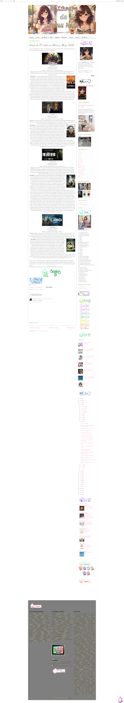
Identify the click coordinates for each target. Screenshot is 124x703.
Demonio (58, 620)
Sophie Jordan (87, 683)
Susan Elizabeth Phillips (88, 686)
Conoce (37, 37)
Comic (53, 618)
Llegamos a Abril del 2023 (85, 462)
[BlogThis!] (47, 287)
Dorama (79, 158)
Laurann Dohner (83, 653)
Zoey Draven (76, 694)
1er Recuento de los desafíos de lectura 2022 (89, 356)
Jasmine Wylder (88, 637)
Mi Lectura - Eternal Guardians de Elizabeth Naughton (87, 426)
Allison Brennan (86, 613)
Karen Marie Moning (78, 644)
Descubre (80, 151)
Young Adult (56, 640)
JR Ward (92, 635)
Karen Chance (90, 643)
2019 (81, 477)
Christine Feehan (80, 625)
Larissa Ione (81, 651)
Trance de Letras (83, 521)
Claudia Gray (76, 626)
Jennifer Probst (76, 640)
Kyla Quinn (83, 650)
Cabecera (33, 615)
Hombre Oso (68, 625)
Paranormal (61, 631)
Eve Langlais (76, 630)
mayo (82, 419)
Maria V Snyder (84, 661)
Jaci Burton (79, 636)
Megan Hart (78, 664)
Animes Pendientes (81, 169)
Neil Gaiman (88, 665)
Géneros (77, 37)
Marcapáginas (34, 627)
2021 (81, 473)
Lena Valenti (85, 654)
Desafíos (57, 37)
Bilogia (68, 615)
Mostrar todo (93, 558)
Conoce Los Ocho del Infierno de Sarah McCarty (89, 370)
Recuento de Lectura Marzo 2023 (87, 457)
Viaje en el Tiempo (68, 639)
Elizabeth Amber (90, 627)
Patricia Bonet (84, 671)
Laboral (70, 627)
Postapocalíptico (55, 632)
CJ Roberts (88, 619)
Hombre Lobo (60, 625)
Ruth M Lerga (78, 678)
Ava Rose (92, 616)
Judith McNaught (82, 641)
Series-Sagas (57, 636)
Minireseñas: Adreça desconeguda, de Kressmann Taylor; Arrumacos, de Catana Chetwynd (88, 516)
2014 (81, 486)
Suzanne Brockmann (86, 687)
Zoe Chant (90, 693)
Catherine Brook (91, 622)
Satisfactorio (37, 639)
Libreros (31, 626)
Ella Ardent (85, 629)
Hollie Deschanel (82, 633)
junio (82, 417)
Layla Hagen (90, 653)
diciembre (83, 406)
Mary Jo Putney (85, 663)
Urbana (53, 639)
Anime (79, 157)
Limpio (54, 628)
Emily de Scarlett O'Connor (86, 432)
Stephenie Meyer (91, 685)
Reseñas (31, 37)
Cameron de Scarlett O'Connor (86, 434)
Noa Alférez (88, 667)
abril (82, 421)
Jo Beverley (83, 640)
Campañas (40, 615)
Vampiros (59, 639)
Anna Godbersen (92, 615)
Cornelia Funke (83, 626)
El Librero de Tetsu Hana (84, 505)
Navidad (53, 629)
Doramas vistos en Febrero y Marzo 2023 (87, 443)
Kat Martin (86, 644)
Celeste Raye (84, 623)
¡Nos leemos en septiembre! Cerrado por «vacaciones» (88, 546)
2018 (81, 479)
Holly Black (89, 633)
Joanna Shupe (88, 640)
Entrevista (32, 623)
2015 (81, 484)
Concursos (31, 616)
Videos (30, 642)
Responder (35, 302)
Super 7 (79, 155)
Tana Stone (87, 689)
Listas (36, 626)
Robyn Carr (84, 676)
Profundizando (81, 172)
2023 (81, 404)
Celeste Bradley (77, 623)
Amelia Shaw (93, 613)
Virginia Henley (84, 693)
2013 (81, 488)
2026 (81, 398)
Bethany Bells (81, 618)
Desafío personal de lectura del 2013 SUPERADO (89, 363)
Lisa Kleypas (79, 656)
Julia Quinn (77, 643)
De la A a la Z (47, 616)
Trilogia (67, 638)
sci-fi (60, 640)
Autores (71, 37)
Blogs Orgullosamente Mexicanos (88, 343)
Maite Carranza (90, 660)
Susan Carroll (78, 686)
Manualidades (80, 178)
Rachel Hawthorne (77, 673)
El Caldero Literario (83, 528)
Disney (35, 619)
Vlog (34, 642)
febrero (82, 466)
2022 (81, 471)
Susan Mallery (77, 687)
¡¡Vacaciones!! (86, 537)
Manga (79, 164)
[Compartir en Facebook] (50, 287)
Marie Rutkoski (91, 661)
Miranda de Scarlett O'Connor (86, 436)
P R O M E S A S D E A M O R (85, 536)
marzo (82, 465)
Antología (69, 614)
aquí (84, 68)
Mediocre (40, 627)
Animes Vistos (81, 171)
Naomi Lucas (81, 665)
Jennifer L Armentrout (89, 639)
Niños (63, 629)
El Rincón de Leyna (83, 551)
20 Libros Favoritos (81, 202)
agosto (82, 413)
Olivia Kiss (86, 669)
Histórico (54, 624)
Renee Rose (83, 675)
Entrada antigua (71, 328)
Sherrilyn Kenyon (85, 682)
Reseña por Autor (81, 167)
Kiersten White (88, 647)
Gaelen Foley (91, 630)
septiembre (83, 412)
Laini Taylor (89, 650)
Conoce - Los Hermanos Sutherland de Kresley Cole (87, 453)
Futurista (59, 622)
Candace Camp (81, 620)
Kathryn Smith (79, 646)
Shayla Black (76, 682)
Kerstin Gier (81, 647)
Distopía (69, 620)
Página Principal (53, 328)
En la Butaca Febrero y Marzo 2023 (87, 438)
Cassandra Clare (83, 622)
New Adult (59, 629)
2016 (81, 482)
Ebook (53, 621)
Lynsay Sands (86, 659)
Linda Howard (92, 654)
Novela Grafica (32, 632)
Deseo (30, 619)
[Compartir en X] (49, 287)
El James (83, 627)
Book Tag (80, 176)
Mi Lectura (64, 37)
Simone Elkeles (81, 683)
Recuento (37, 289)
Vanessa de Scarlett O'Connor (86, 430)
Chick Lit (63, 617)
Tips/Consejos (39, 640)
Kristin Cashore (77, 650)
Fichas (48, 623)
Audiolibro (54, 615)
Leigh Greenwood (77, 654)
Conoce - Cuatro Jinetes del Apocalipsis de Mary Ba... (86, 450)
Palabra (46, 632)
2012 (81, 490)
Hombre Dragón (63, 624)
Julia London (90, 641)
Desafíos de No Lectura (82, 288)
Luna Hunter (81, 657)
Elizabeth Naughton (77, 629)
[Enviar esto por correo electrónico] (46, 287)
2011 (81, 492)
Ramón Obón (90, 673)
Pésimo (44, 635)
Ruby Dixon (92, 676)
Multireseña (38, 631)
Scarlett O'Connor (82, 680)
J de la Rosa (80, 634)
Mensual (33, 289)
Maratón (48, 626)
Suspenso (54, 638)
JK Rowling (86, 634)
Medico (63, 628)
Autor (37, 614)
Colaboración (46, 615)
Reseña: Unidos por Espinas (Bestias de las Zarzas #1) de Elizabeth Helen (88, 524)
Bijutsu (43, 613)
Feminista (53, 622)
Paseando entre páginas (37, 298)
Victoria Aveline (89, 692)
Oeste (54, 631)
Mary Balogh (76, 663)
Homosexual (53, 627)
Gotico (64, 622)
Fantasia (67, 621)
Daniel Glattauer (90, 626)
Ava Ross (76, 618)
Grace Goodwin (87, 632)
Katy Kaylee (88, 646)
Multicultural (69, 628)
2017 (81, 480)
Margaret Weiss (77, 661)
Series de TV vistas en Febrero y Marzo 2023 (86, 440)
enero (82, 468)
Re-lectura (68, 632)
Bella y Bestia (61, 615)
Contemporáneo (60, 618)
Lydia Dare (80, 658)
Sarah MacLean (77, 679)
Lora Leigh (87, 656)
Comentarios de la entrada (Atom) (40, 330)
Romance (59, 634)
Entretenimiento (47, 621)
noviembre (83, 408)
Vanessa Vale (81, 692)
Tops (46, 640)
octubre (82, 410)
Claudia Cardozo (90, 625)
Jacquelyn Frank (87, 636)
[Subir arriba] (120, 699)
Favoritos (80, 153)
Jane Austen (82, 637)
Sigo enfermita (86, 383)
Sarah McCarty (86, 679)
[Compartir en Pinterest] (51, 287)
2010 (81, 494)
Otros (39, 632)
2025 (81, 400)
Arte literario (82, 543)
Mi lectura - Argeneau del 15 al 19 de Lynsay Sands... (87, 460)
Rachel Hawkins (90, 672)
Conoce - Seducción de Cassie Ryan (87, 455)
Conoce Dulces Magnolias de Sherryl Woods (89, 350)
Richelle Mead (77, 676)
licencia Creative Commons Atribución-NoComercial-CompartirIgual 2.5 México (61, 663)
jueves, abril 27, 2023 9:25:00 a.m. (48, 298)
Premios (30, 635)
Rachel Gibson (82, 672)
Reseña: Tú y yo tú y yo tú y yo (88, 553)
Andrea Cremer (78, 615)
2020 (81, 475)
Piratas (69, 631)
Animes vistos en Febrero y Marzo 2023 (87, 446)
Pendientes (84, 37)
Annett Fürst (85, 616)
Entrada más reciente (35, 328)
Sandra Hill (91, 678)
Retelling (53, 634)
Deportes (63, 620)
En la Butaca (80, 162)
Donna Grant (76, 627)
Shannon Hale (90, 680)
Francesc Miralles (83, 630)
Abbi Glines (76, 613)
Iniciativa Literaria (44, 624)
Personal (39, 634)
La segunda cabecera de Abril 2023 (87, 428)
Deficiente (33, 618)
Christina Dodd (92, 623)
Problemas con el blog (85, 423)
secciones (83, 72)
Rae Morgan (85, 673)
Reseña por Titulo (81, 165)
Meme (46, 627)
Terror (61, 638)
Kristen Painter (90, 649)
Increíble (35, 625)
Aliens (62, 614)
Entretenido (39, 621)
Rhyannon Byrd (90, 675)
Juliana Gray (84, 643)
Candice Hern (90, 620)
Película (31, 634)
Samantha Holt (85, 678)
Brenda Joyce (88, 618)
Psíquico (62, 632)
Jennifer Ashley (81, 639)
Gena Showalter (78, 632)
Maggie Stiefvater (82, 660)
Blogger (69, 698)
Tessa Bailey (87, 690)
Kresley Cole (82, 649)
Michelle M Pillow (86, 664)
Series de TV (80, 160)
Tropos (51, 37)
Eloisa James (91, 629)
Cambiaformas (55, 617)
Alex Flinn (80, 613)
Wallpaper (38, 642)
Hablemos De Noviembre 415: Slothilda (87, 531)
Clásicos (69, 617)
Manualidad (42, 626)
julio (82, 415)
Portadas (46, 634)
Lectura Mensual (81, 174)
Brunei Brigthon (82, 619)
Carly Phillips (76, 622)
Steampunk (68, 636)
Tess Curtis (81, 690)
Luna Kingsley (87, 657)
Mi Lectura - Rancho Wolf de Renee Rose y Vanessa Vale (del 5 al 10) (88, 508)
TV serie (41, 289)
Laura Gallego (88, 651)
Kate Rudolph (92, 644)
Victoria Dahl (77, 693)
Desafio (39, 618)
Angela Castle (84, 615)
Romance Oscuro (69, 634)
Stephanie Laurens (83, 685)
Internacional (59, 627)
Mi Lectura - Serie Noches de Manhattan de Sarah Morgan (89, 377)
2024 (81, 402)
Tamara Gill (81, 689)
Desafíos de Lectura (81, 287)
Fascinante (40, 623)
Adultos (54, 614)
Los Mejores (44, 37)
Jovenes (65, 627)
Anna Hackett (78, 616)
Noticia (45, 631)
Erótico (60, 621)
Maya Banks (92, 663)
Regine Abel (76, 675)
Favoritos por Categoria (82, 204)
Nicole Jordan (81, 667)
